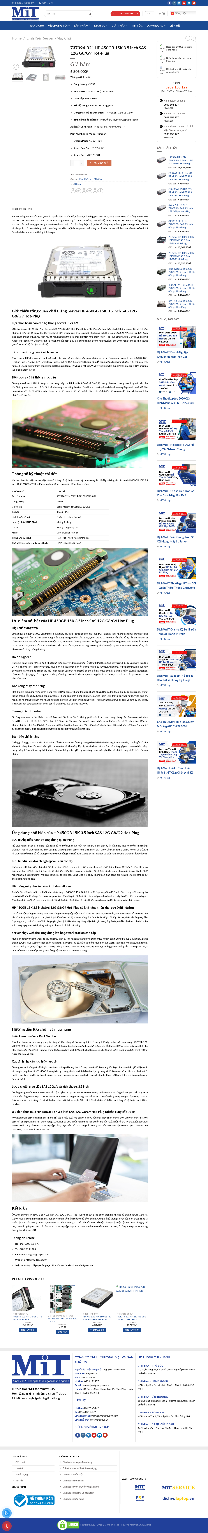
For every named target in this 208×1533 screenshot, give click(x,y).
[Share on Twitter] (78, 190)
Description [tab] (19, 209)
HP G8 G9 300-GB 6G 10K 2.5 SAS (62, 1320)
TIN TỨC (137, 25)
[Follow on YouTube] (194, 3)
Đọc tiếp (62, 1332)
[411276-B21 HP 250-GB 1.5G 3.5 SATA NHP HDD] (132, 1298)
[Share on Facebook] (73, 190)
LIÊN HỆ (174, 25)
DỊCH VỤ (99, 25)
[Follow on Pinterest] (184, 3)
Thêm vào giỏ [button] (27, 1330)
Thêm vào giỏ (99, 163)
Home (17, 38)
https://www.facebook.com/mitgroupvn (72, 1265)
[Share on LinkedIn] (95, 190)
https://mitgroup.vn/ (36, 1259)
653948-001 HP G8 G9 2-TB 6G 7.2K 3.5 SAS (27, 1318)
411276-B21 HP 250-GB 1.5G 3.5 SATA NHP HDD (131, 1318)
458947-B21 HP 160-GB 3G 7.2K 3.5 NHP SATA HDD (97, 1318)
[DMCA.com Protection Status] (68, 1524)
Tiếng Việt (180, 13)
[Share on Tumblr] (100, 190)
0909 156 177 (171, 104)
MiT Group (165, 361)
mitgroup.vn (92, 1373)
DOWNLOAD (155, 25)
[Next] (61, 57)
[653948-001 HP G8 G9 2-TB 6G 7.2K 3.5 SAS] (28, 1298)
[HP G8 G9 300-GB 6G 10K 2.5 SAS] (62, 1299)
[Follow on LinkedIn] (189, 3)
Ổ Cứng (77, 184)
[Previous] (16, 57)
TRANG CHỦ (36, 25)
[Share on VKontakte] (89, 190)
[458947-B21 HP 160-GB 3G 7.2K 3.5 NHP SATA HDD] (97, 1298)
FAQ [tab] (30, 209)
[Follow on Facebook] (169, 3)
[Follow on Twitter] (179, 3)
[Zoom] (16, 67)
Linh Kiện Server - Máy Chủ (49, 38)
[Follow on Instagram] (174, 3)
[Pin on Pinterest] (84, 190)
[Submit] (90, 13)
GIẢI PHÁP (118, 25)
